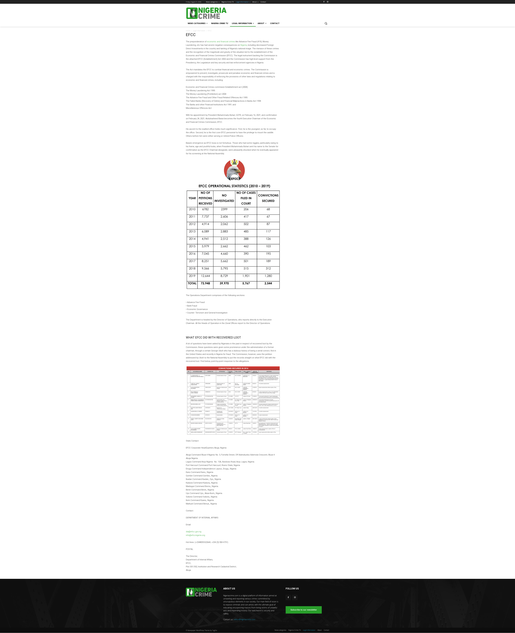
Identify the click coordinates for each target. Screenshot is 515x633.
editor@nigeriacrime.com (244, 619)
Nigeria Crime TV (294, 630)
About (319, 630)
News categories (280, 630)
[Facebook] (323, 1)
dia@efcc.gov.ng (193, 531)
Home (188, 31)
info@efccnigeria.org (195, 535)
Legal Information (309, 630)
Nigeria (243, 45)
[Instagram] (327, 1)
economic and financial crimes (221, 41)
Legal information (199, 31)
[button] (326, 23)
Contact (326, 630)
